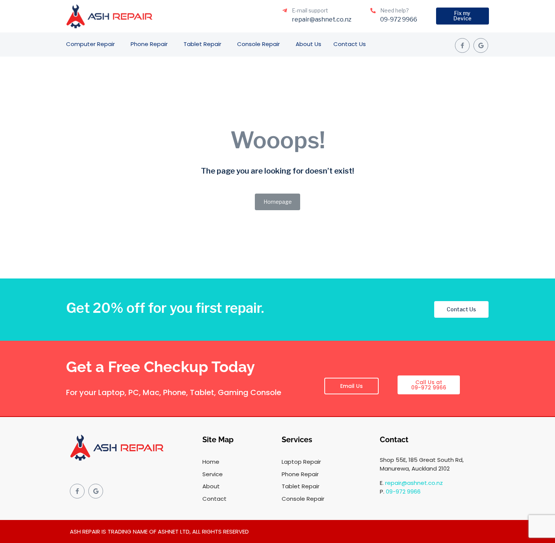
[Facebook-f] (462, 45)
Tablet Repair (202, 44)
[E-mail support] (284, 10)
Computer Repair (90, 44)
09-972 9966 (403, 491)
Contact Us (349, 44)
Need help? (394, 10)
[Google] (480, 45)
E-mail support (310, 10)
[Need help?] (373, 10)
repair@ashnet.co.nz (414, 483)
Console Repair (258, 44)
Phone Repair (149, 44)
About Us (308, 44)
